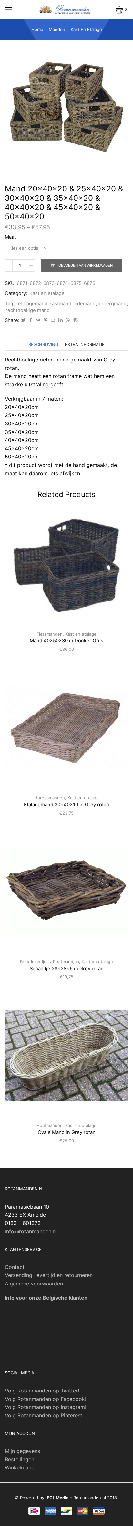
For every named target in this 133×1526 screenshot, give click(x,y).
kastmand (60, 303)
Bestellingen (19, 1459)
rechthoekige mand (27, 310)
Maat (10, 237)
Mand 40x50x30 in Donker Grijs (66, 641)
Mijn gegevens (22, 1451)
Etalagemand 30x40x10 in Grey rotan (66, 805)
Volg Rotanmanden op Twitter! (42, 1390)
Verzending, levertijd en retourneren (49, 1275)
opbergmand (112, 303)
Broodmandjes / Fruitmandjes (49, 961)
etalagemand (32, 303)
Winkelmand (20, 1467)
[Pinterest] (45, 320)
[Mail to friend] (53, 320)
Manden (57, 29)
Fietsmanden (49, 634)
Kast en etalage (86, 29)
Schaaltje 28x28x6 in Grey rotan (67, 969)
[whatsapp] (68, 320)
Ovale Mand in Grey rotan (67, 1132)
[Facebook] (31, 320)
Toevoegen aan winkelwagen (84, 265)
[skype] (75, 320)
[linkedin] (60, 320)
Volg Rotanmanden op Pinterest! (44, 1415)
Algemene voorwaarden (34, 1283)
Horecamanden (49, 797)
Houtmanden (49, 1125)
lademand (84, 303)
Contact (15, 1267)
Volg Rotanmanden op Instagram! (45, 1407)
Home (37, 29)
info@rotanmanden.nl (31, 1231)
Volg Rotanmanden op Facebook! (45, 1399)
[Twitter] (23, 320)
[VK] (38, 320)
